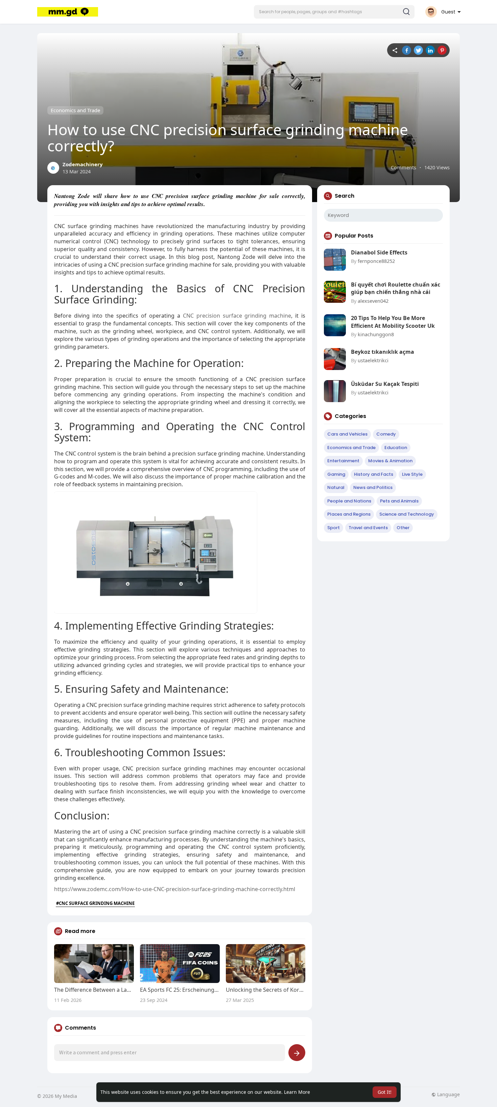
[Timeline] (394, 50)
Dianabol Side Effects (379, 252)
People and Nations (349, 501)
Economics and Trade (75, 110)
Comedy (386, 434)
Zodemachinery (83, 164)
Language (448, 1094)
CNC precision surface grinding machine (237, 315)
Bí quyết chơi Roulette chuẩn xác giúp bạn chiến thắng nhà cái (395, 288)
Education (395, 447)
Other (403, 527)
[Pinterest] (442, 50)
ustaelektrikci (373, 360)
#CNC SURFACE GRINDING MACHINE (95, 903)
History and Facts (373, 474)
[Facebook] (406, 50)
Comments (403, 167)
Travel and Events (368, 527)
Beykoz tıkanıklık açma (382, 351)
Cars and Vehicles (347, 434)
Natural (336, 487)
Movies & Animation (390, 461)
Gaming (336, 474)
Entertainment (343, 461)
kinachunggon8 (376, 334)
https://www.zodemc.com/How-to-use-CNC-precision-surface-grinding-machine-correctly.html (174, 889)
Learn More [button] (297, 1092)
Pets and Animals (399, 501)
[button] (334, 12)
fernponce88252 (376, 260)
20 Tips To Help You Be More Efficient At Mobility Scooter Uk (393, 321)
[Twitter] (418, 50)
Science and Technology (406, 514)
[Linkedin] (430, 50)
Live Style (412, 474)
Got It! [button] (385, 1092)
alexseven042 (373, 300)
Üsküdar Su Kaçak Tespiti (385, 384)
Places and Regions (349, 514)
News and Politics (373, 487)
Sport (333, 527)
